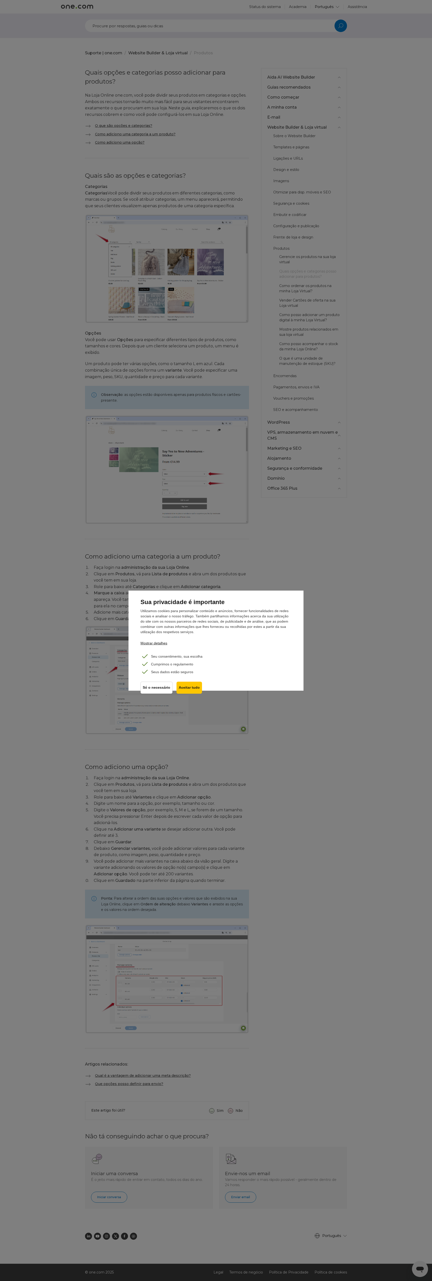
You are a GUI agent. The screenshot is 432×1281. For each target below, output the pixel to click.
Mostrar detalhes (153, 643)
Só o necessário (156, 687)
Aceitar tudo (189, 687)
